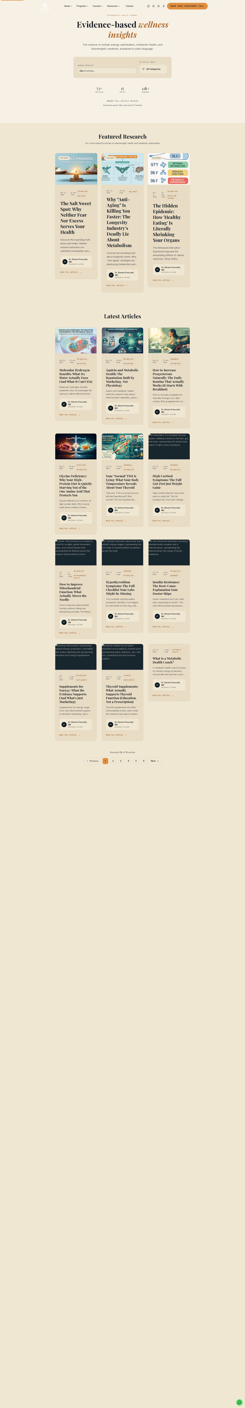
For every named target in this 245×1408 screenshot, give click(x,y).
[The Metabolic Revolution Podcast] (163, 6)
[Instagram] (148, 6)
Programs (81, 6)
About (67, 6)
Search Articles (85, 65)
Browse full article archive (122, 101)
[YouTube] (158, 6)
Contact (129, 6)
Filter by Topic (147, 62)
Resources (112, 6)
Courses (97, 6)
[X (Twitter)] (153, 6)
